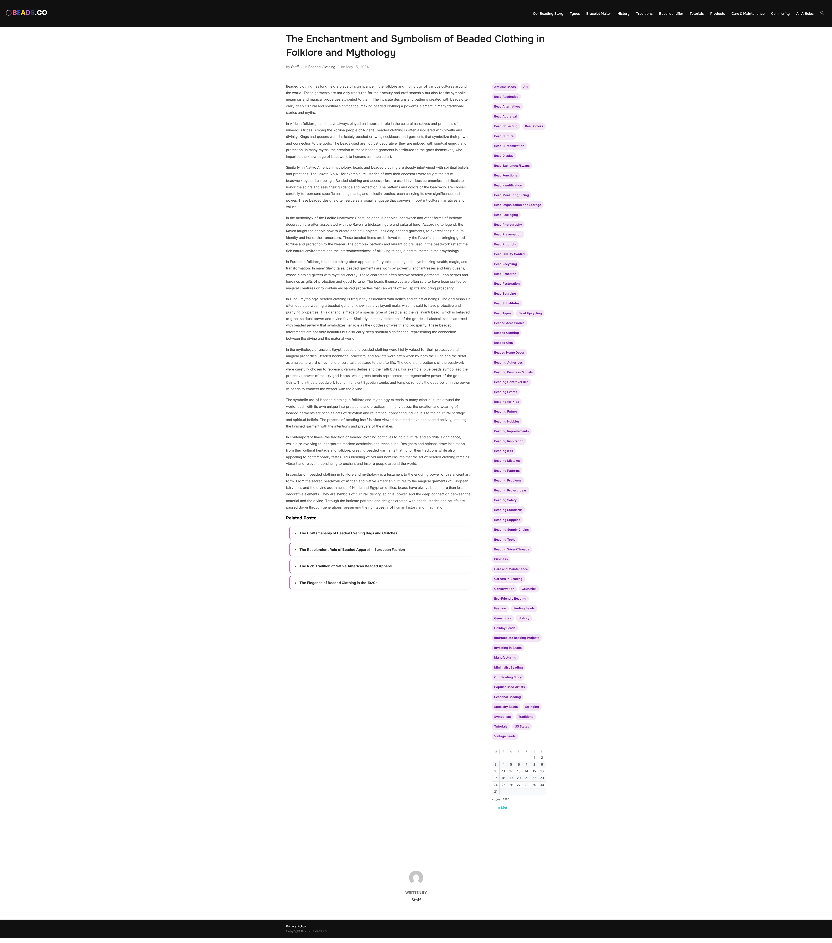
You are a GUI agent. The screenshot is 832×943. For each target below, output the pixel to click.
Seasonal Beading (507, 697)
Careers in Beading (508, 579)
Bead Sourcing (505, 293)
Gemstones (502, 618)
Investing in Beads (508, 647)
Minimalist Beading (508, 667)
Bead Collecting (506, 126)
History (624, 13)
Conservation (504, 589)
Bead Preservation (508, 234)
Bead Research (505, 274)
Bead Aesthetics (506, 96)
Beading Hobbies (507, 421)
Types (575, 13)
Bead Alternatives (507, 106)
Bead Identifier (671, 13)
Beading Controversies (511, 382)
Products (717, 13)
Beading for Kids (506, 401)
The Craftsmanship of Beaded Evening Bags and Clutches (348, 533)
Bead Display (504, 155)
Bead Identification (508, 185)
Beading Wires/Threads (511, 549)
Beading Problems (508, 480)
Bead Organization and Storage (517, 205)
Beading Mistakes (507, 460)
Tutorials (697, 13)
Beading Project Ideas (510, 490)
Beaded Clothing (321, 67)
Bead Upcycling (530, 313)
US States (522, 726)
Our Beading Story (548, 13)
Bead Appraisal (505, 116)
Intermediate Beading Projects (516, 638)
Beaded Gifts (503, 342)
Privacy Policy (296, 926)
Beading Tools (504, 539)
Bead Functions (505, 175)
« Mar (502, 808)
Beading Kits (503, 451)
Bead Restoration (507, 283)
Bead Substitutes (507, 303)
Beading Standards (508, 510)
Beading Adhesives (508, 362)
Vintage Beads (505, 736)
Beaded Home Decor (509, 352)
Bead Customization (509, 146)
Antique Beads (505, 87)
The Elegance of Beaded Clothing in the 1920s (338, 583)
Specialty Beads (506, 706)
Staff (295, 67)
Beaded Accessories (509, 323)
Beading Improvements (511, 431)
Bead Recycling (505, 264)
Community (780, 13)
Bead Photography (508, 224)
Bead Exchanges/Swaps (512, 165)
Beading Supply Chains (511, 529)
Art (525, 86)
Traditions (644, 13)
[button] (822, 13)
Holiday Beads (504, 628)
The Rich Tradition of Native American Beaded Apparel (345, 566)
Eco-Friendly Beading (510, 598)
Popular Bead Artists (509, 687)
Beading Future (505, 411)
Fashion (500, 608)
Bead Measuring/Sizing (511, 195)
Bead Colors (534, 126)
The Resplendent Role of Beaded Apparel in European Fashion (352, 549)
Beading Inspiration (508, 441)
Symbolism (502, 716)
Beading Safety (505, 500)
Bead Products (505, 244)
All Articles (805, 13)
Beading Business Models (513, 372)
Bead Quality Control (509, 254)
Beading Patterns (507, 470)
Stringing (532, 706)
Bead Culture (504, 136)
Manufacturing (505, 657)
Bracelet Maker (598, 13)
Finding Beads (524, 608)
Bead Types (502, 313)
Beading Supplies (507, 520)
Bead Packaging (506, 215)
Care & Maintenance (748, 13)
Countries (529, 589)
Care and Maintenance (511, 569)
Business (501, 559)
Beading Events (505, 392)
